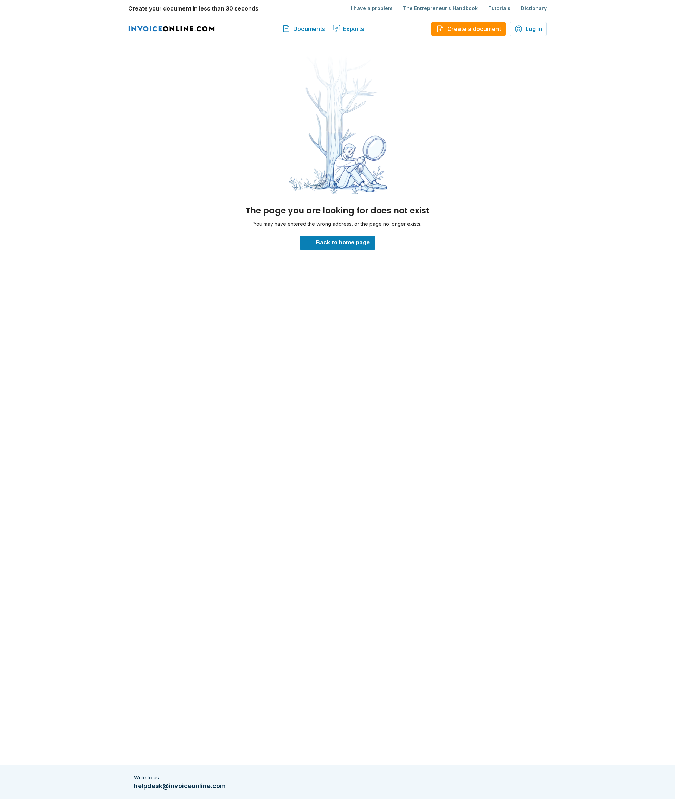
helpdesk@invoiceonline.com (180, 786)
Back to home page (343, 242)
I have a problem (371, 8)
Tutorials (499, 8)
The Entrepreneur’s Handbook (440, 8)
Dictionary (534, 8)
